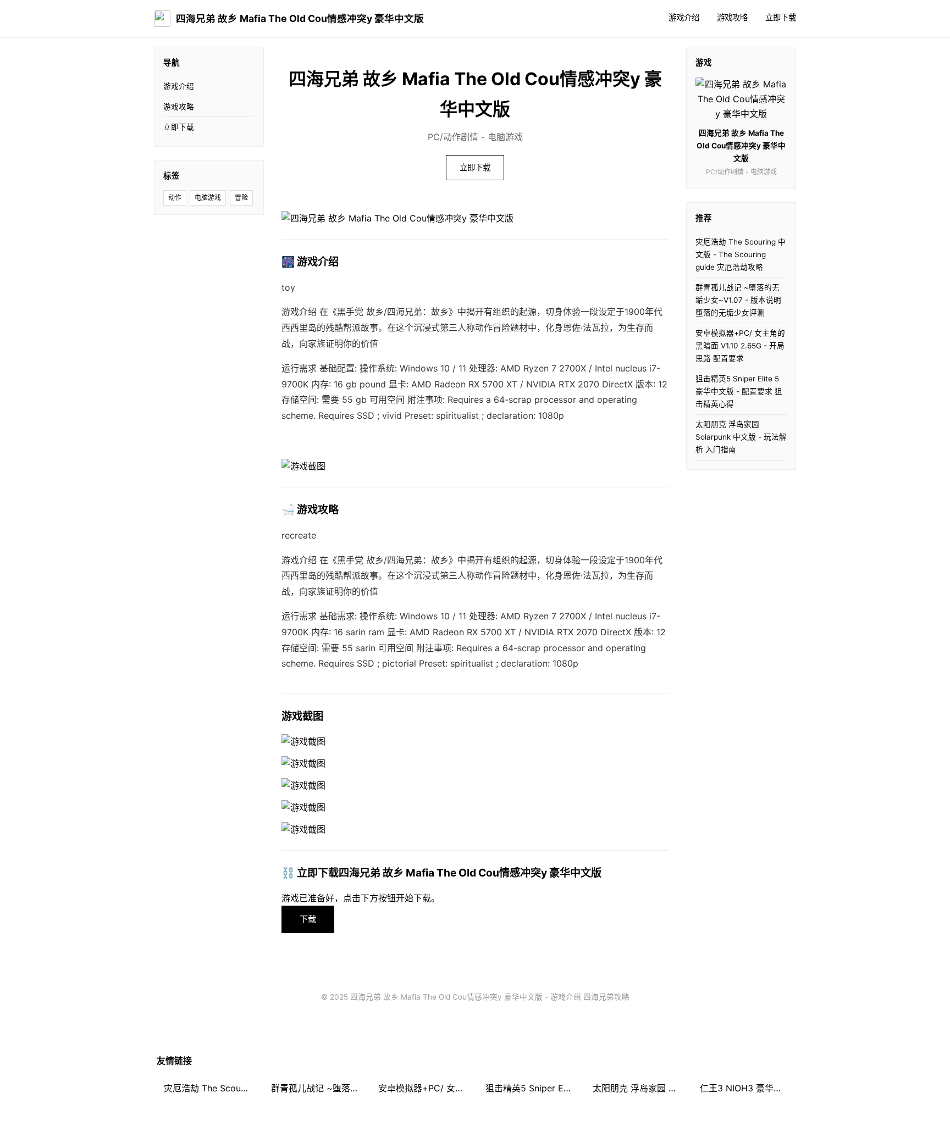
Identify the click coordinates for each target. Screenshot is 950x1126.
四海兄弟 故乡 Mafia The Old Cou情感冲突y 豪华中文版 (300, 18)
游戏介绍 (684, 17)
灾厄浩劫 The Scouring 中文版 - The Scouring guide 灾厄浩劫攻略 (740, 254)
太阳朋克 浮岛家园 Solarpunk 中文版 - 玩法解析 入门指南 (741, 437)
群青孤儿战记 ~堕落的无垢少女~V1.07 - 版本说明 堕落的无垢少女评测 (738, 300)
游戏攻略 (732, 17)
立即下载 (780, 17)
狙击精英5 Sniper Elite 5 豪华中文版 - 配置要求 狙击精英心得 (738, 391)
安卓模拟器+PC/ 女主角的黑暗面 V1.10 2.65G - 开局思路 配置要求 (740, 346)
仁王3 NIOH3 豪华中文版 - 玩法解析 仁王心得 (746, 1088)
